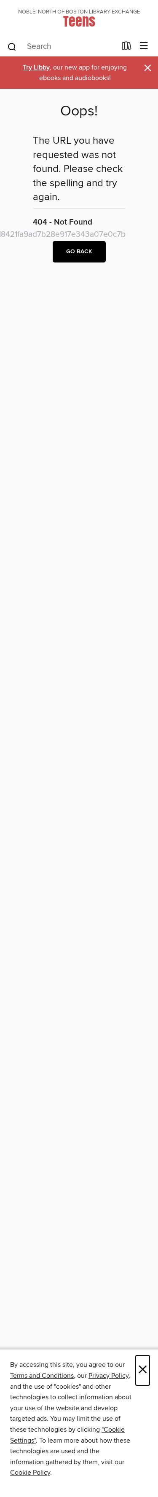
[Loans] (126, 47)
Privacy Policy (108, 1375)
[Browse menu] (144, 46)
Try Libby (36, 67)
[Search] (12, 46)
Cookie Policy (30, 1472)
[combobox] (61, 47)
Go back (79, 251)
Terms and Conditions (42, 1375)
